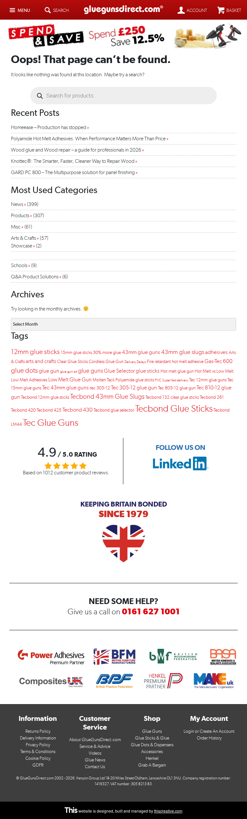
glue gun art (68, 371)
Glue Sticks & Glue (152, 738)
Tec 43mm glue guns (65, 387)
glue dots (24, 370)
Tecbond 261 (212, 397)
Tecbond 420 (23, 410)
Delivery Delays (135, 362)
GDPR (37, 765)
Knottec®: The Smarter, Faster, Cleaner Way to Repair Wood (72, 161)
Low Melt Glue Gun (70, 379)
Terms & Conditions (37, 751)
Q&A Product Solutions (35, 277)
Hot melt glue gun (177, 371)
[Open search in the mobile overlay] (123, 95)
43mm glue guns (141, 352)
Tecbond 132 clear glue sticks (172, 397)
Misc (16, 227)
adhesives (216, 352)
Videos (95, 753)
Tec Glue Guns (50, 422)
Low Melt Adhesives (29, 380)
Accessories (152, 751)
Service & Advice (94, 746)
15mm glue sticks (76, 352)
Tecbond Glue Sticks (174, 408)
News (17, 204)
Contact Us (95, 766)
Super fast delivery (175, 380)
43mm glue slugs (182, 352)
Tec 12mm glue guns (207, 380)
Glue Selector (119, 371)
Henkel (152, 758)
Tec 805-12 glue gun (177, 388)
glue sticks (148, 371)
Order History (209, 738)
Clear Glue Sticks (72, 361)
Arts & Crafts (23, 238)
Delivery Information (38, 738)
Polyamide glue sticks (134, 380)
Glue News (95, 760)
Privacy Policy (38, 745)
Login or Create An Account (209, 731)
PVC (158, 380)
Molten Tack (103, 380)
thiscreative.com (168, 811)
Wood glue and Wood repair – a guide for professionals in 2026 (76, 150)
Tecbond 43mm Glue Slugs (107, 396)
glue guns (90, 370)
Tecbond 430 (77, 409)
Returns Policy (37, 731)
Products (20, 215)
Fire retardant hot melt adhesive (175, 361)
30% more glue (107, 352)
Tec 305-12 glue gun (134, 387)
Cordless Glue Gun (106, 361)
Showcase (21, 246)
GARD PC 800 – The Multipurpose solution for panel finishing (73, 172)
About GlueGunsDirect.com (95, 739)
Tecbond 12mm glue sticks (45, 397)
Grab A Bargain (152, 765)
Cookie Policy (37, 758)
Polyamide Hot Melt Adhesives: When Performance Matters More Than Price (88, 138)
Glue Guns (152, 731)
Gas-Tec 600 (219, 361)
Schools (19, 265)
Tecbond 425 (49, 410)
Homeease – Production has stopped (48, 127)
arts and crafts (41, 361)
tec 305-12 (100, 388)
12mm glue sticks (35, 351)
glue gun (49, 371)
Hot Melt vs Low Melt (214, 371)
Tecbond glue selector (114, 410)
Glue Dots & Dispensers (152, 745)
